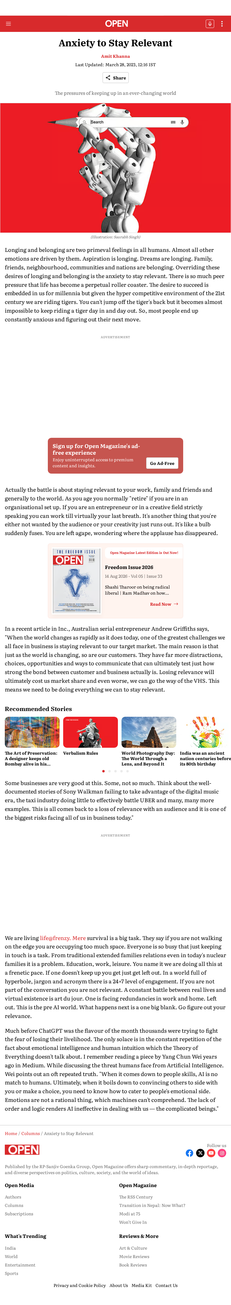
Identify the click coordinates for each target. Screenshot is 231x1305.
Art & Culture (133, 1248)
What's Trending (25, 1235)
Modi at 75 (129, 1214)
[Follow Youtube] (211, 1153)
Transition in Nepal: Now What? (152, 1205)
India (10, 1248)
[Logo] (115, 24)
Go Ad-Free (162, 463)
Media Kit (141, 1285)
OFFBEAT (210, 24)
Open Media (19, 1185)
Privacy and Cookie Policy (80, 1285)
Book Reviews (133, 1265)
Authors (13, 1197)
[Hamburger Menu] (8, 23)
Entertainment (20, 1265)
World (11, 1256)
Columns (14, 1205)
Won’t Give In (133, 1222)
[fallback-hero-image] (32, 732)
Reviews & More (139, 1235)
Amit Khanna (115, 56)
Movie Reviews (134, 1256)
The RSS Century (136, 1197)
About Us (118, 1285)
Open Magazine (138, 1185)
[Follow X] (200, 1153)
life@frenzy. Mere (63, 938)
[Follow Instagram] (222, 1153)
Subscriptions (19, 1214)
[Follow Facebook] (189, 1153)
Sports (11, 1273)
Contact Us (166, 1285)
